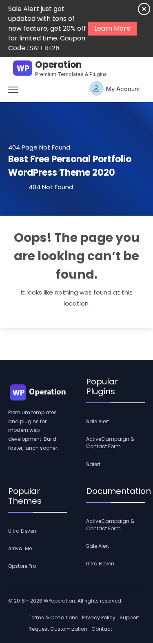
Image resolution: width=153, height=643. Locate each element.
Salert (93, 464)
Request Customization (58, 628)
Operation (58, 64)
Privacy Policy (98, 617)
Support (129, 617)
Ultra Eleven (22, 530)
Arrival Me (20, 548)
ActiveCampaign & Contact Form (110, 442)
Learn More (112, 28)
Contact (101, 628)
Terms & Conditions (53, 617)
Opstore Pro (22, 566)
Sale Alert (97, 421)
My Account (123, 89)
